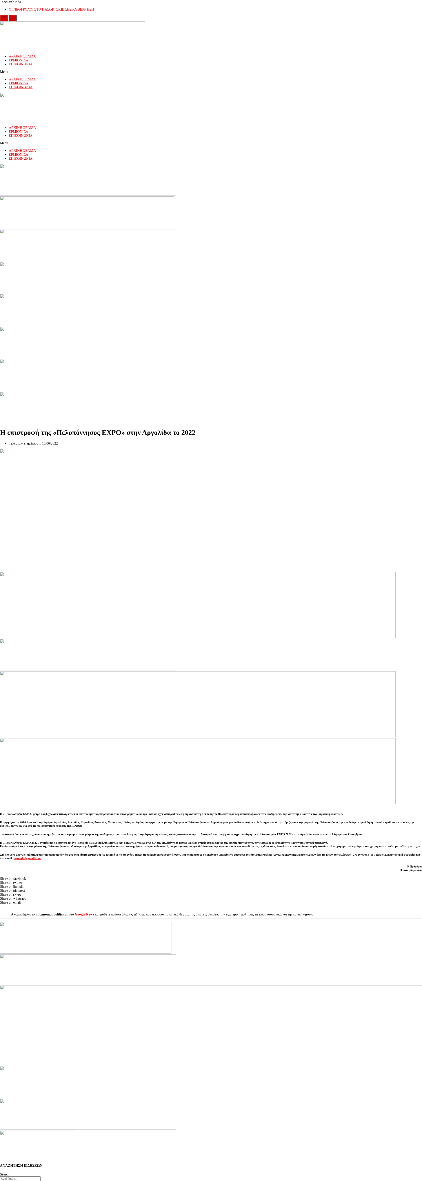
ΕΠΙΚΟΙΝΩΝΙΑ (21, 64)
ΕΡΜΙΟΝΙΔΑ (18, 60)
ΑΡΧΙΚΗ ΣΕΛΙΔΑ (22, 56)
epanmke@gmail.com (27, 858)
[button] (211, 72)
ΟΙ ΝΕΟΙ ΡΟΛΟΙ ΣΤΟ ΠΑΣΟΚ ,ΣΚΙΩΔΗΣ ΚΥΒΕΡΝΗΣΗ (51, 9)
